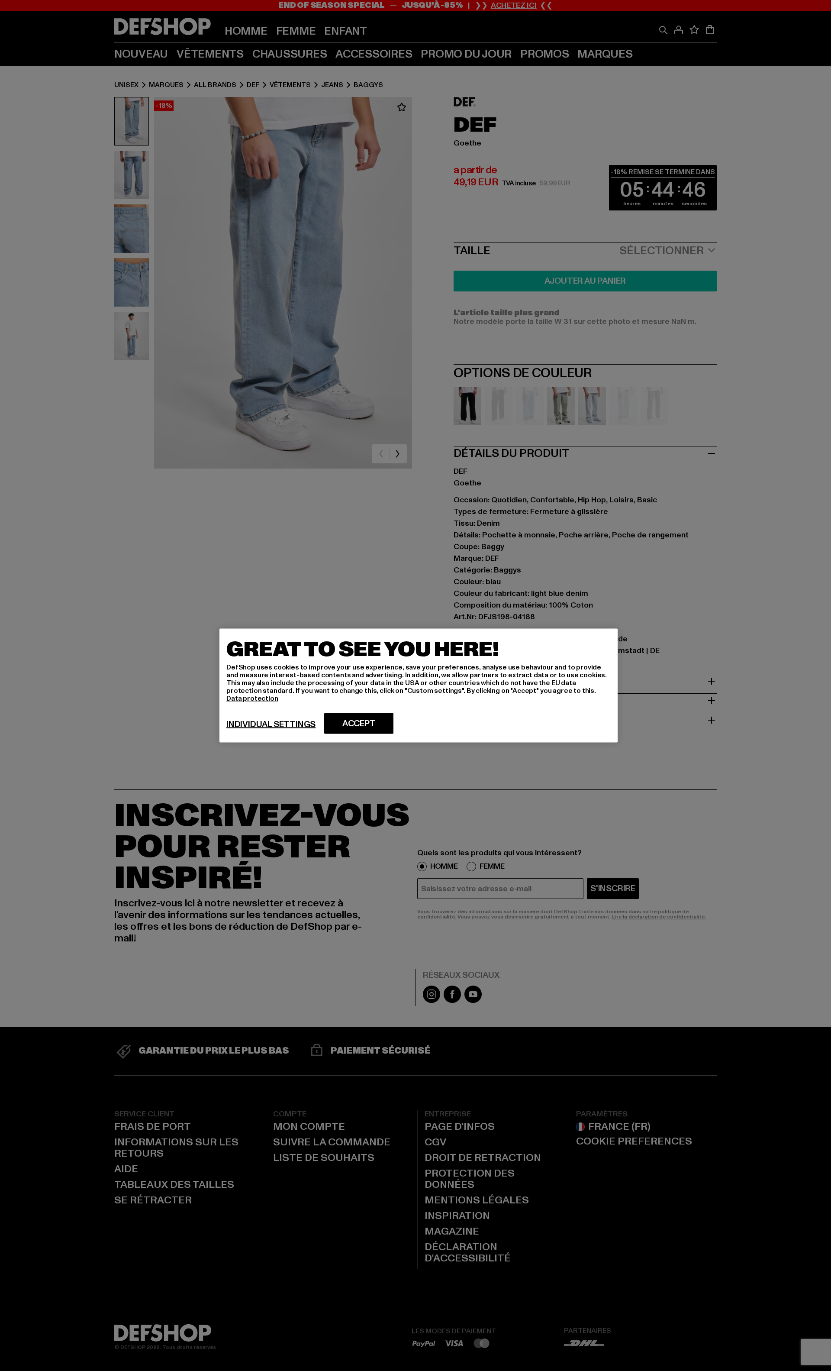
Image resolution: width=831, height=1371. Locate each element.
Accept (359, 724)
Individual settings (271, 724)
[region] (418, 686)
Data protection (252, 698)
